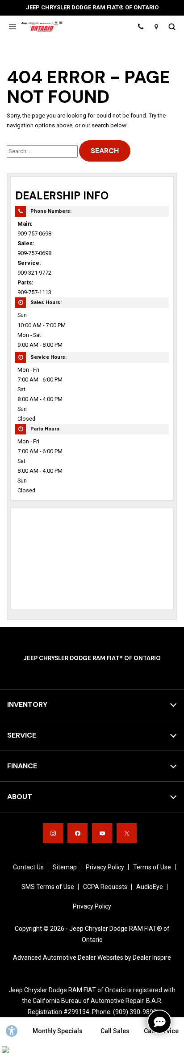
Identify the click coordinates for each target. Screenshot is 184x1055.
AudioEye (149, 886)
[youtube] (102, 833)
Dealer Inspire (152, 957)
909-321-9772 (34, 272)
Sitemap (65, 867)
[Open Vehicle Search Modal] (172, 27)
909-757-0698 (34, 233)
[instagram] (53, 833)
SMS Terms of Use (47, 886)
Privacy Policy (105, 867)
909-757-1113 (34, 292)
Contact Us (28, 867)
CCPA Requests (105, 886)
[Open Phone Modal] (140, 27)
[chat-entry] (159, 1022)
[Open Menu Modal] (12, 27)
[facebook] (77, 833)
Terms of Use (152, 867)
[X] (127, 833)
